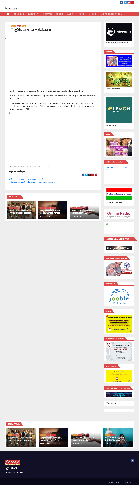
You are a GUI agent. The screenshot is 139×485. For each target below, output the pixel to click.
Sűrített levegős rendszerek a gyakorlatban (25, 179)
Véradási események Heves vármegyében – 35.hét (83, 211)
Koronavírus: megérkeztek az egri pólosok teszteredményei (32, 182)
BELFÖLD (19, 14)
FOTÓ (82, 14)
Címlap (15, 207)
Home (108, 482)
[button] (133, 14)
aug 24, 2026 (14, 216)
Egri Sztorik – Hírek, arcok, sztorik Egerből (122, 482)
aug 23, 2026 (78, 216)
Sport (24, 26)
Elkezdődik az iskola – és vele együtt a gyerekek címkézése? (20, 211)
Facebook (110, 167)
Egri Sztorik (11, 468)
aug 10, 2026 (111, 443)
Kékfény (19, 26)
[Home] (8, 14)
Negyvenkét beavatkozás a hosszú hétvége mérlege (51, 211)
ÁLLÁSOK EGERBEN (111, 14)
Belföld (13, 26)
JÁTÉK (71, 14)
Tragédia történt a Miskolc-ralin (31, 29)
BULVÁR (47, 14)
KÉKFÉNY (33, 14)
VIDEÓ (92, 14)
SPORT (59, 14)
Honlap (126, 167)
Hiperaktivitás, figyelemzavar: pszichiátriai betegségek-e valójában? (117, 440)
